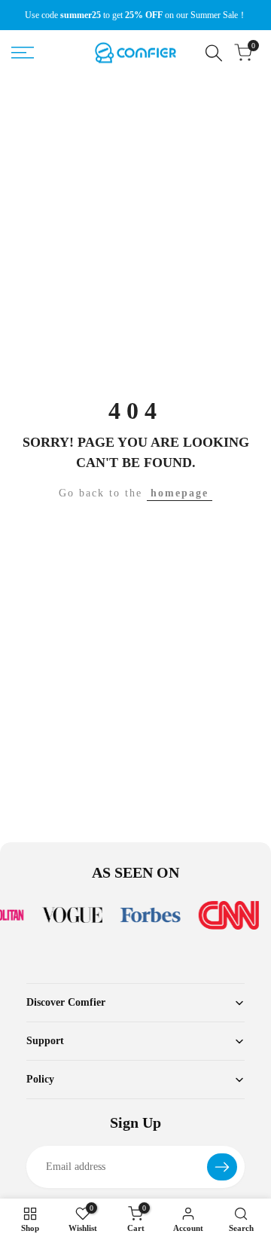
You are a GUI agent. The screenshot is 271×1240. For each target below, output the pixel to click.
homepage (180, 493)
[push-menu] (22, 53)
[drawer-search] (214, 53)
